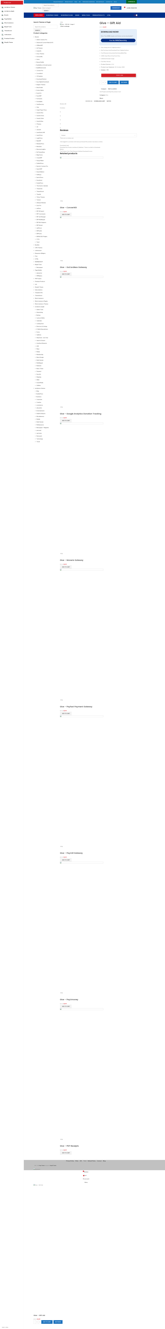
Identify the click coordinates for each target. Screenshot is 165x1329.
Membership (116, 8)
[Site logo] (37, 8)
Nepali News (39, 15)
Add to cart (113, 82)
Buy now (58, 1322)
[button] (66, 214)
